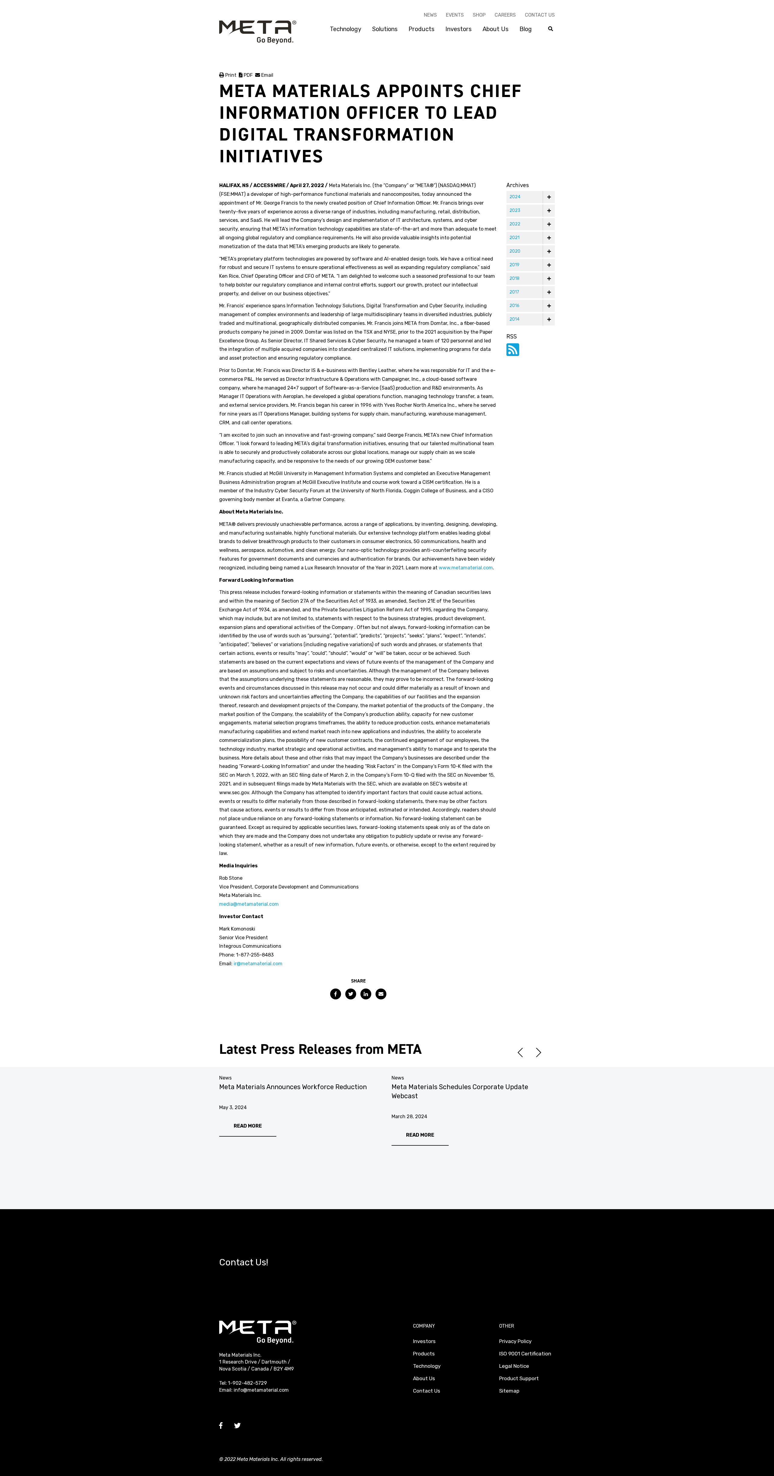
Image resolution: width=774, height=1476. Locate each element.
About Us (496, 29)
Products (421, 29)
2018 (514, 278)
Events (455, 15)
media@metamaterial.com (249, 904)
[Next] (538, 1052)
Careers (505, 15)
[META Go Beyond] (257, 32)
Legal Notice (514, 1366)
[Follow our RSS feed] (512, 353)
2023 (514, 210)
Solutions (385, 29)
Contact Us (540, 15)
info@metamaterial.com (261, 1390)
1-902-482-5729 (247, 1383)
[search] (550, 29)
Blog (525, 29)
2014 (514, 319)
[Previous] (520, 1052)
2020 (514, 251)
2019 (514, 264)
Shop (479, 15)
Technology (345, 29)
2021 (514, 237)
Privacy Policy (515, 1341)
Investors (458, 29)
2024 (514, 196)
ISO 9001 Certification (525, 1354)
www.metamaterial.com (466, 568)
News (430, 15)
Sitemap (509, 1391)
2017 (514, 292)
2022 (514, 224)
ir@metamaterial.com (258, 963)
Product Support (519, 1378)
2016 (514, 305)
